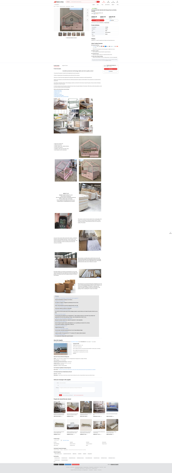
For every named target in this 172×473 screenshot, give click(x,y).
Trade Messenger (68, 464)
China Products (72, 467)
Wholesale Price (91, 467)
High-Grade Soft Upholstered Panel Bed (111, 413)
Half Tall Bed (68, 369)
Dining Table (87, 369)
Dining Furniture (104, 443)
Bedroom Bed (68, 6)
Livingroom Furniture (89, 443)
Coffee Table (76, 369)
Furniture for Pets (72, 445)
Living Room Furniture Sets (67, 453)
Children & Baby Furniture (58, 453)
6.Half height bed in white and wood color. (61, 96)
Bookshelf (83, 369)
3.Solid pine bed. (57, 93)
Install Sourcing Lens (76, 464)
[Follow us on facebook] (111, 464)
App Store (56, 464)
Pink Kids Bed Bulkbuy (65, 460)
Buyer (97, 4)
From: (58, 382)
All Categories (57, 4)
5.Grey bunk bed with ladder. (59, 95)
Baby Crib (90, 369)
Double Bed (64, 369)
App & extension (107, 4)
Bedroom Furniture (62, 6)
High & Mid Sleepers (56, 443)
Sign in (117, 2)
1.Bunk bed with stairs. (58, 90)
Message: (57, 387)
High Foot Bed (72, 369)
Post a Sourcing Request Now (78, 395)
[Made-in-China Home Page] (59, 2)
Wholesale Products (86, 467)
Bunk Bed (80, 369)
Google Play (61, 464)
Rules (117, 4)
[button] (95, 1)
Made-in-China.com (82, 468)
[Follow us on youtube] (115, 464)
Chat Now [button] (112, 20)
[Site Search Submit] (98, 2)
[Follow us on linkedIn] (117, 464)
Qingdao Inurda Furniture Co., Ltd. (98, 12)
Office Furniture (56, 445)
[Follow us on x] (112, 464)
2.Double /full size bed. (58, 91)
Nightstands (74, 453)
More (54, 461)
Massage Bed (90, 453)
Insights (105, 467)
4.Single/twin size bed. (58, 94)
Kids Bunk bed (104, 442)
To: (58, 385)
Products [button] (68, 1)
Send (60, 395)
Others (87, 445)
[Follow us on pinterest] (116, 464)
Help (102, 4)
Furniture (57, 6)
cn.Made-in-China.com (94, 468)
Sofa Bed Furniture (57, 460)
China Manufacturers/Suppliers (79, 467)
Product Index (101, 467)
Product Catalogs (66, 440)
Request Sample (106, 22)
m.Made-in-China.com (88, 468)
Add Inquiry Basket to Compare (72, 37)
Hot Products (67, 467)
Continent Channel (96, 467)
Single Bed (72, 6)
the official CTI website (74, 341)
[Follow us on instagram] (113, 464)
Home (54, 6)
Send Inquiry (98, 20)
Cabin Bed (93, 369)
